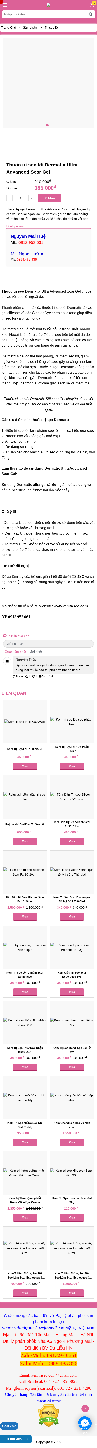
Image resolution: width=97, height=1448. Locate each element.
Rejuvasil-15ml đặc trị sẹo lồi (24, 824)
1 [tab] (47, 125)
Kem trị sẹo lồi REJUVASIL (25, 749)
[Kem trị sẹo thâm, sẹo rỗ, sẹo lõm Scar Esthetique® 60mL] (72, 1248)
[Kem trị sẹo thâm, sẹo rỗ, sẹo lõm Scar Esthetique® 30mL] (25, 1248)
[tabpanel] (48, 83)
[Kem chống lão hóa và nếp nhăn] (72, 1097)
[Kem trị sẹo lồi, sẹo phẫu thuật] (72, 721)
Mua (51, 198)
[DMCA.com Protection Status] (48, 1415)
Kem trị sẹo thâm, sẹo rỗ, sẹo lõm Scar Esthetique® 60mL (72, 1277)
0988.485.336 (18, 1439)
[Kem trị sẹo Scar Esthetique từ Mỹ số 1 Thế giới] (72, 872)
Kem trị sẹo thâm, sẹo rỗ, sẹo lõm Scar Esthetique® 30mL (25, 1277)
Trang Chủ (8, 27)
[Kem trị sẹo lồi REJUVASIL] (25, 721)
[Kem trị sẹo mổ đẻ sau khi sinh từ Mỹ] (25, 1097)
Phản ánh (48, 676)
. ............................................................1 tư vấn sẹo (85, 1423)
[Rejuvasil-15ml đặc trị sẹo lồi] (25, 797)
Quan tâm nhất (15, 651)
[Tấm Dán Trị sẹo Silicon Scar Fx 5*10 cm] (72, 797)
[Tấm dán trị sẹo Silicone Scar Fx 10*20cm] (25, 872)
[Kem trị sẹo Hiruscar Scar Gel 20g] (72, 1173)
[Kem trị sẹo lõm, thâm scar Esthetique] (25, 947)
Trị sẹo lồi (51, 27)
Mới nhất (35, 651)
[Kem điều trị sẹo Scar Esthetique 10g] (72, 947)
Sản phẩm (30, 27)
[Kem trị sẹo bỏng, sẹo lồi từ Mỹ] (72, 1022)
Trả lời (20, 676)
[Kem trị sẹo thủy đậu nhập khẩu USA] (25, 1022)
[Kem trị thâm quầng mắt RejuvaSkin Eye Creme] (25, 1173)
